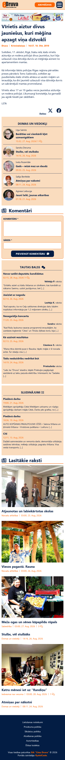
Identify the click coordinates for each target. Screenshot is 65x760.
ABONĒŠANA (45, 4)
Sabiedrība (7, 626)
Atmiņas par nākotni (17, 702)
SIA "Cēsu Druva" (40, 752)
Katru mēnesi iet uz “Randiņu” (24, 689)
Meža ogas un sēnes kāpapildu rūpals (29, 622)
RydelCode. (41, 755)
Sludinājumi (30, 392)
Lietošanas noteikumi (32, 722)
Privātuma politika (32, 726)
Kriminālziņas (18, 45)
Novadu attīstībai (10, 515)
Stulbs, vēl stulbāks (16, 634)
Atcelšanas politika (32, 736)
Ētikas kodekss (32, 745)
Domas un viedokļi (32, 124)
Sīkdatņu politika (33, 731)
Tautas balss (30, 267)
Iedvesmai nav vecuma (12, 694)
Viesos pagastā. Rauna (18, 566)
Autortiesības (32, 740)
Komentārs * (10, 218)
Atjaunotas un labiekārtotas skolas (27, 511)
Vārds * (7, 240)
